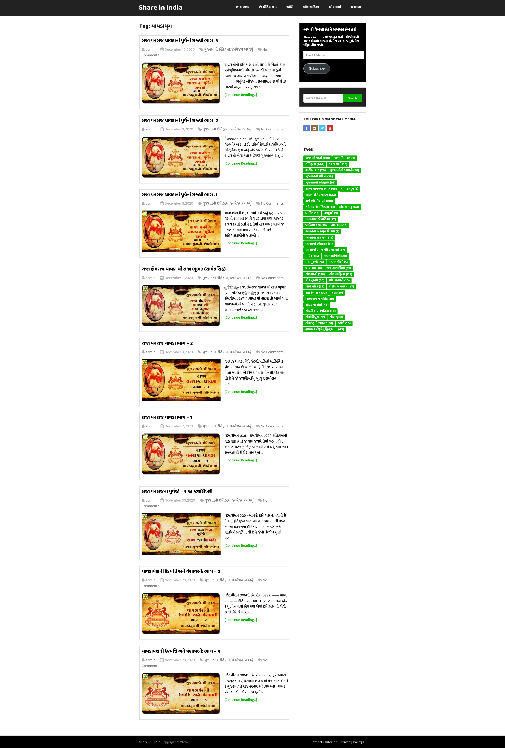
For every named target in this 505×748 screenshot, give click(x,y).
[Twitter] (322, 128)
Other (356, 7)
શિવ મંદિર (314, 286)
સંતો (337, 292)
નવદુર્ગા (331, 213)
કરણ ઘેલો (338, 164)
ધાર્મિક (312, 213)
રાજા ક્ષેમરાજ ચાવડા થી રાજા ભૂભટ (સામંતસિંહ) (184, 269)
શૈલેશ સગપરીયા (341, 286)
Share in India (161, 7)
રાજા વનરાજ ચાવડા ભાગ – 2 (167, 343)
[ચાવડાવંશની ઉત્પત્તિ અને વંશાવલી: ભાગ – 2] (181, 614)
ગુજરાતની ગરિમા (319, 176)
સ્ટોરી (289, 7)
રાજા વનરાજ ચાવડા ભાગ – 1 (167, 417)
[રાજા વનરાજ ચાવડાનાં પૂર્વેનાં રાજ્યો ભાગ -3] (181, 83)
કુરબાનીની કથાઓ (344, 170)
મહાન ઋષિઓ (335, 256)
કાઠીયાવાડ (315, 170)
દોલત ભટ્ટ (349, 207)
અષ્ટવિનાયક (344, 158)
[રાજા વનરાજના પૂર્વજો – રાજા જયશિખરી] (181, 534)
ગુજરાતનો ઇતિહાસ (217, 50)
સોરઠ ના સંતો (316, 305)
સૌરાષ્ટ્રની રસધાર (319, 323)
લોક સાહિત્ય (311, 7)
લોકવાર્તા (335, 7)
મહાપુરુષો (314, 262)
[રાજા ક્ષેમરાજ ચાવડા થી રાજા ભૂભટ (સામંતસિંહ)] (181, 306)
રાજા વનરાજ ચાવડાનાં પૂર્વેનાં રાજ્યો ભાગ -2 (180, 121)
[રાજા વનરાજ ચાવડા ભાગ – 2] (181, 380)
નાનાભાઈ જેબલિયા (320, 219)
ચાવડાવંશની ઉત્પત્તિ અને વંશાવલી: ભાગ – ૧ (181, 651)
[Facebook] (306, 128)
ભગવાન (339, 225)
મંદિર (312, 256)
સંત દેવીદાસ (316, 292)
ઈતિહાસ (268, 7)
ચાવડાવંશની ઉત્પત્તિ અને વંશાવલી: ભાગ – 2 (181, 572)
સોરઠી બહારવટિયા (320, 311)
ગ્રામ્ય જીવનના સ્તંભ (321, 188)
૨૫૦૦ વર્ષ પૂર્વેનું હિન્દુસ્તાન (324, 329)
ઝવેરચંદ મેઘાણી (319, 201)
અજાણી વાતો (317, 158)
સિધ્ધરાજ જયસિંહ (319, 298)
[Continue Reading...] (240, 95)
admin (150, 50)
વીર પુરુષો (314, 280)
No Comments (272, 129)
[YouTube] (330, 128)
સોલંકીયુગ (315, 317)
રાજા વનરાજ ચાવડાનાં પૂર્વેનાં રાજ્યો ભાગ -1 (180, 195)
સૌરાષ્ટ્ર (336, 317)
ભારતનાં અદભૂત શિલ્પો (322, 231)
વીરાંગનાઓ (339, 280)
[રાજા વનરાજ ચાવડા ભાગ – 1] (181, 454)
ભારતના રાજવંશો (319, 237)
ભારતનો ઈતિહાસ (319, 243)
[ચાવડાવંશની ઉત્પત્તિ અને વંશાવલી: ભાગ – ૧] (181, 693)
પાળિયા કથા (316, 225)
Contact (316, 741)
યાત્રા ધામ (313, 268)
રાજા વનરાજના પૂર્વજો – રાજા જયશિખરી (177, 492)
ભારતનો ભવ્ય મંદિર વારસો (325, 250)
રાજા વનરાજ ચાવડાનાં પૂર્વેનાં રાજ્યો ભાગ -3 (180, 41)
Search (352, 98)
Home (244, 7)
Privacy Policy (351, 741)
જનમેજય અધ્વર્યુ (242, 50)
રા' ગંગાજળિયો (338, 268)
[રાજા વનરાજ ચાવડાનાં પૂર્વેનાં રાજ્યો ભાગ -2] (181, 157)
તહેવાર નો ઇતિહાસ (320, 207)
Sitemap (331, 741)
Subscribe (317, 68)
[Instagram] (314, 128)
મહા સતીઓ (338, 262)
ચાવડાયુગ (349, 188)
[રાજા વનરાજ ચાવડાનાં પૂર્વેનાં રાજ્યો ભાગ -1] (181, 231)
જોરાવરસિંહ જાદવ (320, 195)
